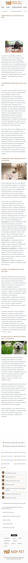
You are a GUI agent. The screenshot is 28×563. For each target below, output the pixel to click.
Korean (13, 543)
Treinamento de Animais (9, 460)
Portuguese (7, 538)
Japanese (6, 543)
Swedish (15, 540)
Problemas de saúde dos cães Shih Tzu (15, 446)
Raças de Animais (20, 452)
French (14, 538)
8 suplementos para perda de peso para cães (14, 503)
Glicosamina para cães (8, 527)
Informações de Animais (22, 460)
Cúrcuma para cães (7, 523)
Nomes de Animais (7, 456)
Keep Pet (5, 11)
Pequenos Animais (17, 7)
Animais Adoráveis (20, 463)
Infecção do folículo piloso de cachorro (15, 442)
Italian (19, 538)
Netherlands (7, 540)
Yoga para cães (6, 520)
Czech (5, 546)
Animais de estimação (16, 11)
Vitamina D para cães (8, 512)
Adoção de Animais (21, 456)
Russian (20, 543)
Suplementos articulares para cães (11, 516)
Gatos (8, 7)
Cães (2, 7)
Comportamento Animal (8, 452)
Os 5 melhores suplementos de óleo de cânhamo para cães (12, 508)
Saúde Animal (6, 463)
